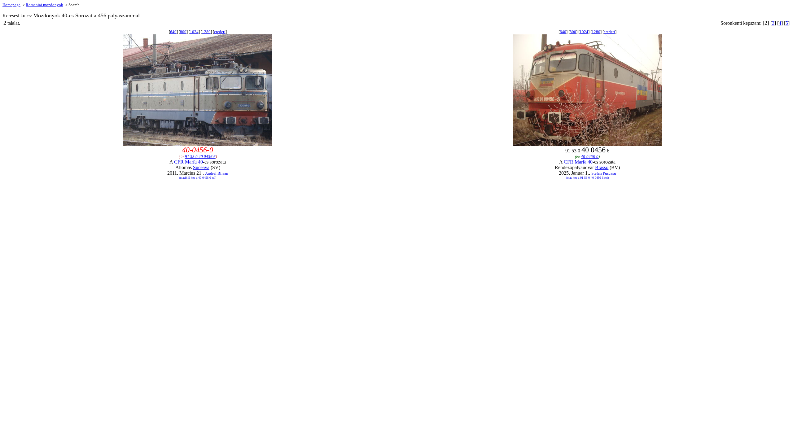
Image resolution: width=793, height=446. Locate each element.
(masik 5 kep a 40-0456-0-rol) (197, 177)
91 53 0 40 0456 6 (200, 156)
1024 (194, 31)
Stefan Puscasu (603, 173)
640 (173, 31)
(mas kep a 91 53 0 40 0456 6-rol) (587, 177)
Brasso (601, 167)
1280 (206, 31)
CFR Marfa (185, 161)
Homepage (11, 4)
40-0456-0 (589, 156)
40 (200, 161)
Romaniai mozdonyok (44, 4)
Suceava (201, 167)
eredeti (220, 31)
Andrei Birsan (216, 173)
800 (183, 31)
